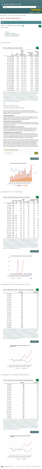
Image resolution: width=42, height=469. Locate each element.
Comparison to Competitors (10, 33)
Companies (5, 15)
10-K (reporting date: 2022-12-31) (14, 93)
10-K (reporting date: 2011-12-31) (11, 98)
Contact (39, 466)
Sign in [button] (39, 12)
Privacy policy (28, 466)
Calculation (7, 32)
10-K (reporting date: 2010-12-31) (23, 98)
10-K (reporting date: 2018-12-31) (28, 94)
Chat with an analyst (36, 9)
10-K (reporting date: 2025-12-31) (13, 92)
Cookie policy (34, 466)
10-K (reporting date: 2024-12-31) (25, 92)
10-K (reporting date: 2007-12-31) (24, 337)
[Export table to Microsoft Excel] (37, 48)
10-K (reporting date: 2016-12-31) (19, 96)
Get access (32, 12)
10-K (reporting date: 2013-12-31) (21, 97)
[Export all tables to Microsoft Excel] (39, 26)
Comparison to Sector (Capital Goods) (12, 34)
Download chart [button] (35, 158)
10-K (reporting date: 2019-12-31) (16, 94)
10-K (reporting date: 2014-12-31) (9, 97)
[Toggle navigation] (2, 1)
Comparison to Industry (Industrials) (12, 35)
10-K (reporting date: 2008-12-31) (12, 337)
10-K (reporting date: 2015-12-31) (32, 96)
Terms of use (22, 466)
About (18, 466)
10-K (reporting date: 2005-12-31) (14, 101)
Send (36, 153)
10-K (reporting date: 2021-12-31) (26, 93)
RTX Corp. (10, 15)
